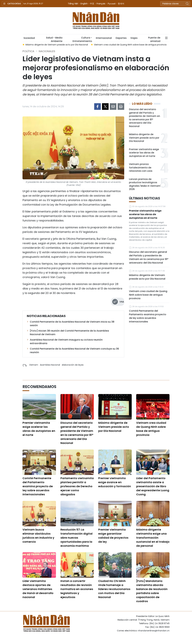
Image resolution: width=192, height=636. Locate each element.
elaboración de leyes (73, 364)
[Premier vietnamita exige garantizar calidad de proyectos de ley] (115, 513)
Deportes (121, 38)
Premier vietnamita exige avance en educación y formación (114, 482)
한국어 (121, 3)
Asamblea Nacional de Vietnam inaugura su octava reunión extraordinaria (66, 341)
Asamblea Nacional (50, 364)
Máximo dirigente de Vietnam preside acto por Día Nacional (144, 138)
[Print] (121, 106)
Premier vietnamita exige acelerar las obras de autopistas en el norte (144, 153)
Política (28, 51)
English (84, 3)
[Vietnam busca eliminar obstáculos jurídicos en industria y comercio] (39, 513)
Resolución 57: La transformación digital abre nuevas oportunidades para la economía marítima (76, 538)
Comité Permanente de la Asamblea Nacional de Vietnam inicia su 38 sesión (72, 323)
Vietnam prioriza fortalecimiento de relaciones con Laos (140, 167)
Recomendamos (39, 386)
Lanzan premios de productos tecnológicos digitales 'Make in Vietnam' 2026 (145, 184)
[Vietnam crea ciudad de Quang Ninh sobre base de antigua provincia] (153, 407)
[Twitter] (105, 106)
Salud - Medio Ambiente (54, 39)
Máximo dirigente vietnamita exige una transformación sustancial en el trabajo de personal (153, 538)
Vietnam (33, 364)
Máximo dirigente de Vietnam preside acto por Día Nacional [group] (57, 44)
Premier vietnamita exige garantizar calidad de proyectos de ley (113, 536)
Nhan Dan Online (96, 21)
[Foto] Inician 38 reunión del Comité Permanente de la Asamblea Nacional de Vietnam (69, 332)
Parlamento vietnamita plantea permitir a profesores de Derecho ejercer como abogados (77, 486)
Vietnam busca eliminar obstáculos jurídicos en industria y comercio (38, 536)
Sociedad (29, 38)
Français (101, 3)
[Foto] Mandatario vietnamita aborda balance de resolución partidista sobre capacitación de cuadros (152, 591)
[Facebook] (97, 106)
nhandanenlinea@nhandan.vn (154, 630)
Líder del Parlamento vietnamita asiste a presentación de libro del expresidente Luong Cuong (152, 486)
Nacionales (47, 51)
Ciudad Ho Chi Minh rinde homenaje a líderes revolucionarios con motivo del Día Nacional (114, 589)
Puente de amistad (154, 39)
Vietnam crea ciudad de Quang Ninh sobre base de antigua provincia (148, 294)
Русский (112, 3)
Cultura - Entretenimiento (82, 39)
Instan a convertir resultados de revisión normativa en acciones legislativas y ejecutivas (76, 589)
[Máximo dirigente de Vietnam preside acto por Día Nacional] (115, 407)
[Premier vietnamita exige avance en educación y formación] (115, 462)
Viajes (133, 38)
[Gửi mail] (113, 106)
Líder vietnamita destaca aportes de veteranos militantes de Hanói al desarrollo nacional (37, 589)
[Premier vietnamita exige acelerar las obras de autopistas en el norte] (39, 407)
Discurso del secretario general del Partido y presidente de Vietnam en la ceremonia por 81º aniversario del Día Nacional (144, 118)
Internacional (104, 38)
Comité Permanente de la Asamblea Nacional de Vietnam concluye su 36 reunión (74, 350)
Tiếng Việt (73, 3)
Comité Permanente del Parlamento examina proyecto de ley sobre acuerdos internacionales (147, 316)
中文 (92, 3)
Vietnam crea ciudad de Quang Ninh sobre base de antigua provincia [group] (130, 44)
